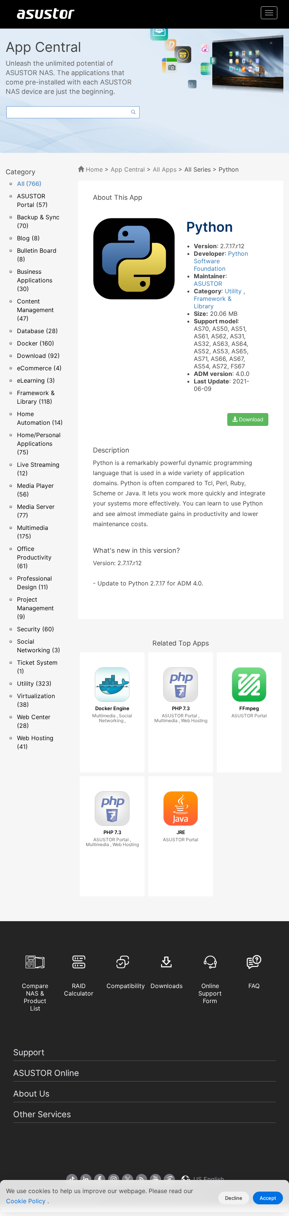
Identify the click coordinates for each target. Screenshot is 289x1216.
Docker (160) (35, 343)
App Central (128, 169)
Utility (234, 291)
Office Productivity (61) (34, 557)
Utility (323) (34, 683)
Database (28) (37, 331)
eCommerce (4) (39, 368)
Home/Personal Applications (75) (39, 443)
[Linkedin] (85, 1179)
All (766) (29, 183)
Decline (233, 1198)
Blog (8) (28, 238)
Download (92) (38, 355)
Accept (268, 1198)
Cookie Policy (26, 1201)
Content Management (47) (35, 309)
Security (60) (35, 629)
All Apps (164, 169)
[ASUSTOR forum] (169, 1179)
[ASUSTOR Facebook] (99, 1179)
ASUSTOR (208, 283)
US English (208, 1179)
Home (93, 169)
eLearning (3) (36, 380)
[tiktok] (72, 1179)
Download (250, 419)
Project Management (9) (35, 608)
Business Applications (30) (34, 280)
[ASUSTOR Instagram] (113, 1179)
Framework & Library (212, 302)
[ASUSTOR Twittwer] (127, 1179)
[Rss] (141, 1179)
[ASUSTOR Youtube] (155, 1179)
